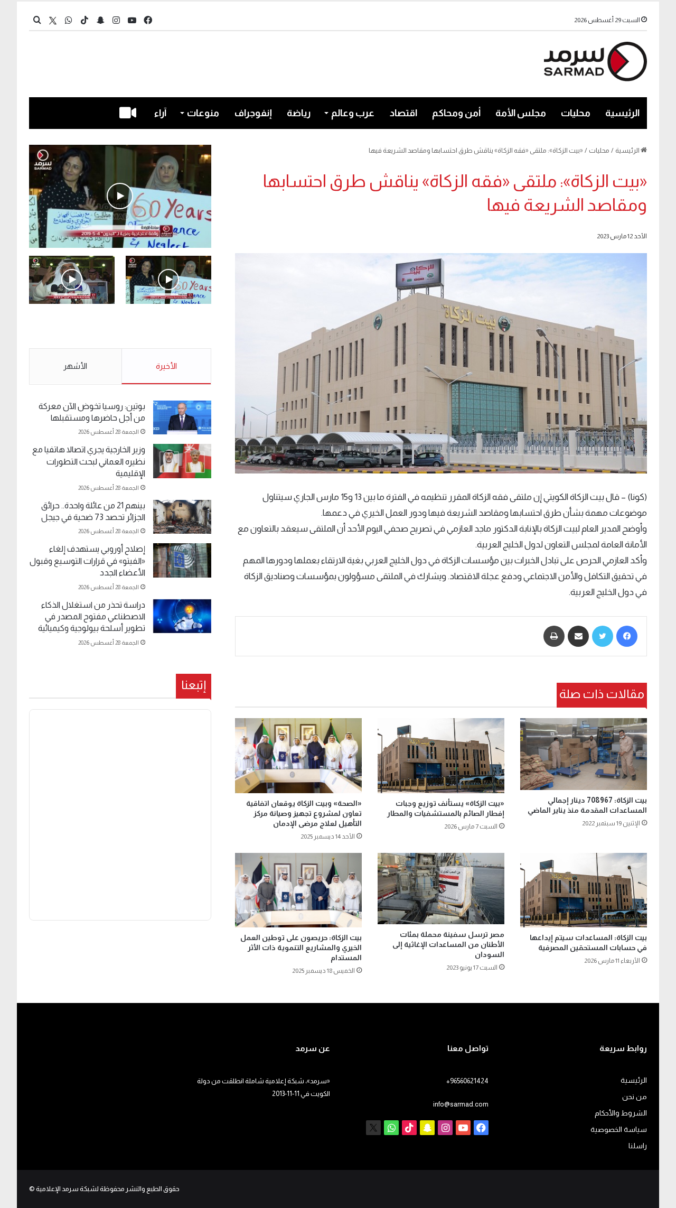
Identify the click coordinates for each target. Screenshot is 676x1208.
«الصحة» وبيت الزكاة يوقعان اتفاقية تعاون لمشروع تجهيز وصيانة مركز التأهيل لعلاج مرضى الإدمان (304, 813)
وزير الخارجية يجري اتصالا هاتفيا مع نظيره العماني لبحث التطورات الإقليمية (88, 461)
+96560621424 (467, 1081)
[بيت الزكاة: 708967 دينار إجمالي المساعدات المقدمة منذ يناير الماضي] (583, 753)
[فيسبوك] (626, 636)
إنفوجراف (253, 113)
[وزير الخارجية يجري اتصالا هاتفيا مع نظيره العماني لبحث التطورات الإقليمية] (182, 461)
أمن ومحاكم (456, 113)
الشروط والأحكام (621, 1113)
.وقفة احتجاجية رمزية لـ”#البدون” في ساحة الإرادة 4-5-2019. (176, 326)
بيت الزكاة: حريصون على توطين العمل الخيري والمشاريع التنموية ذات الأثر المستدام (301, 947)
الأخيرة (166, 365)
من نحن (634, 1097)
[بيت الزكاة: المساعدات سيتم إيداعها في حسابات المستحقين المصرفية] (583, 890)
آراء (160, 113)
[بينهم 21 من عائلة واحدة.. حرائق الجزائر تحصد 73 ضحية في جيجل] (182, 517)
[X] (53, 20)
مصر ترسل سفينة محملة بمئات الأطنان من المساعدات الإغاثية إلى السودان (448, 944)
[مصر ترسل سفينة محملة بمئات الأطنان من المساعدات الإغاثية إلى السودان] (441, 888)
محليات (575, 113)
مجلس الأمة (520, 113)
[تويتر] (602, 636)
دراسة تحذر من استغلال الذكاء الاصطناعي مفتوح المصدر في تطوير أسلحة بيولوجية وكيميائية (91, 616)
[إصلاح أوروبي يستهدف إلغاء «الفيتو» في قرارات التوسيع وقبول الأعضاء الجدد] (182, 560)
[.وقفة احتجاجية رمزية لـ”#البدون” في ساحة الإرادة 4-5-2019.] (120, 196)
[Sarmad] (595, 61)
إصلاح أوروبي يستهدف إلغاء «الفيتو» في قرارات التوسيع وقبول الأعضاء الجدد (87, 560)
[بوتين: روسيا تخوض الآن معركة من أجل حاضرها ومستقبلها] (182, 418)
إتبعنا (193, 685)
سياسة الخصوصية (618, 1129)
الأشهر (75, 365)
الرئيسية (622, 113)
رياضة (299, 113)
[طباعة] (554, 636)
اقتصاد (403, 113)
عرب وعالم (352, 113)
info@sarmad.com (461, 1104)
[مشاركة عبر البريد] (578, 636)
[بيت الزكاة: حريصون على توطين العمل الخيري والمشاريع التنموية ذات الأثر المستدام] (298, 890)
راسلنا (637, 1146)
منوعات (203, 113)
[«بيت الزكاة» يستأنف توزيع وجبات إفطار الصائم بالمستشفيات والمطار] (441, 755)
